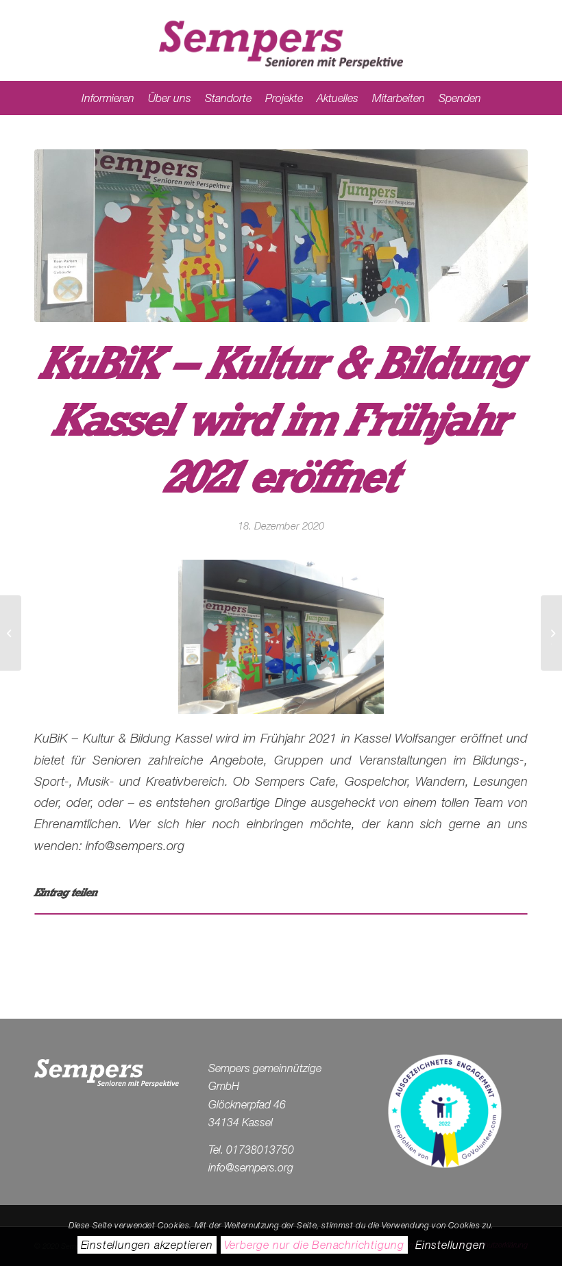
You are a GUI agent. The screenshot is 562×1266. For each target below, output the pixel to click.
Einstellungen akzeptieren (147, 1245)
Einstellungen (450, 1245)
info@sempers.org (250, 1167)
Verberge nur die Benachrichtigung (314, 1245)
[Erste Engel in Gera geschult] (10, 633)
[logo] (281, 40)
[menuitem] (108, 98)
